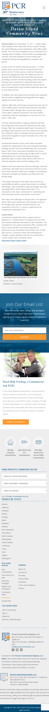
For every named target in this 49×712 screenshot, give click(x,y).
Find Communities (7, 571)
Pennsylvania (6, 539)
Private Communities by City (17, 496)
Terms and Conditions (26, 585)
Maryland (5, 523)
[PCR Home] (7, 637)
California (5, 507)
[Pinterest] (17, 650)
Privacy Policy (23, 579)
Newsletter (6, 598)
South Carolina (7, 542)
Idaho (4, 520)
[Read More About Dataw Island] (20, 264)
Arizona (4, 504)
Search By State (11, 499)
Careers (21, 588)
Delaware (5, 511)
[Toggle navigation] (44, 7)
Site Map (21, 575)
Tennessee (6, 546)
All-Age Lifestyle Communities (10, 452)
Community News (6, 593)
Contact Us (22, 572)
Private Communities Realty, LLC (23, 674)
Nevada (5, 526)
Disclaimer (22, 582)
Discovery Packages (5, 582)
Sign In (4, 613)
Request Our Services (16, 422)
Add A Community (9, 610)
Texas (4, 549)
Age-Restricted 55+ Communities (24, 447)
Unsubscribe (6, 601)
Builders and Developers (6, 587)
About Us (22, 569)
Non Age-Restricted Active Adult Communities (38, 454)
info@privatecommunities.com (23, 647)
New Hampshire (8, 530)
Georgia (5, 517)
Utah (3, 552)
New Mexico (6, 533)
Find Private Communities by (19, 469)
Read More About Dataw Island (14, 240)
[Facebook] (13, 650)
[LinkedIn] (21, 650)
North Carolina (7, 536)
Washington (6, 558)
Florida (4, 514)
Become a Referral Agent (11, 619)
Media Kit (5, 616)
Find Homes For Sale (8, 576)
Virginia (4, 555)
